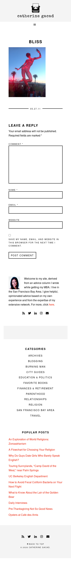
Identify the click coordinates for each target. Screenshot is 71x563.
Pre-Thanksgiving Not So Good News (31, 509)
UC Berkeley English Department (28, 476)
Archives (35, 355)
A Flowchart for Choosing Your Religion (32, 449)
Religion (35, 404)
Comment (16, 143)
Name (13, 189)
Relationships (35, 399)
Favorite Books (35, 382)
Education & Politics (35, 377)
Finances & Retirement (35, 388)
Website (14, 219)
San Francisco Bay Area (35, 410)
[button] (35, 24)
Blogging (35, 361)
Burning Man (36, 366)
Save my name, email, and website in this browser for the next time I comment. (34, 242)
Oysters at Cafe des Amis (23, 515)
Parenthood (35, 393)
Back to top (36, 544)
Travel (35, 415)
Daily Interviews (18, 503)
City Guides (35, 372)
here (51, 304)
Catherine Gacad (35, 10)
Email (13, 204)
